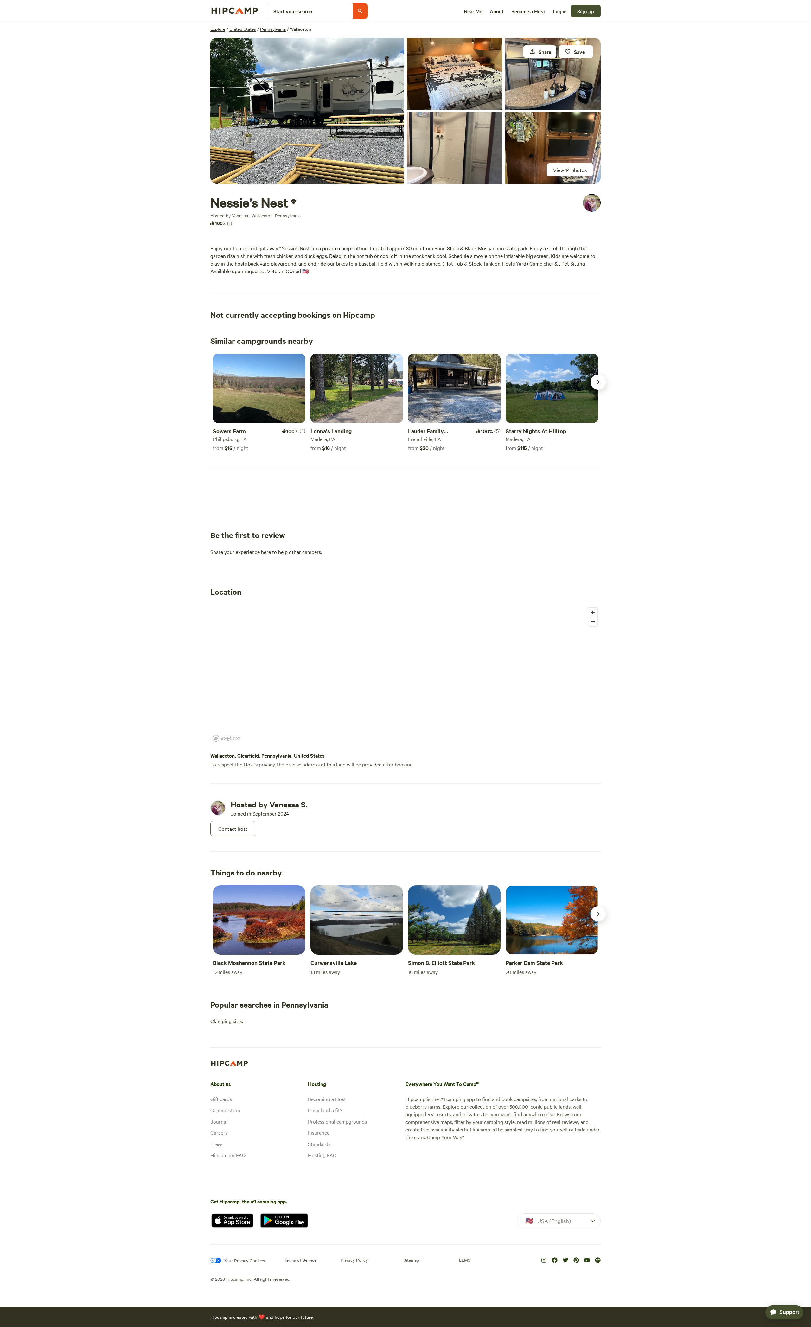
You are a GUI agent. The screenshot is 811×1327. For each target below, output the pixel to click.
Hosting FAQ (322, 1154)
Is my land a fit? (325, 1109)
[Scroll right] (598, 382)
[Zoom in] (592, 612)
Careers (218, 1132)
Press (216, 1143)
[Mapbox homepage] (226, 738)
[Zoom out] (592, 621)
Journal (218, 1121)
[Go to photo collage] (307, 111)
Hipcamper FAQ (228, 1154)
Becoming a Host (327, 1098)
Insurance (318, 1132)
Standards (319, 1143)
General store (225, 1109)
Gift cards (221, 1098)
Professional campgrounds (337, 1121)
